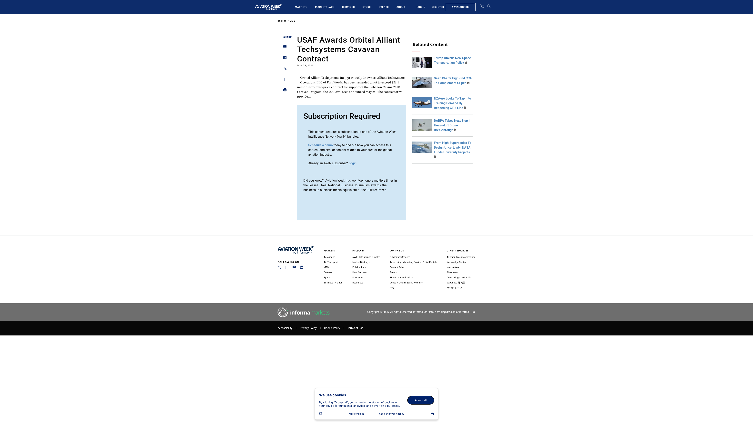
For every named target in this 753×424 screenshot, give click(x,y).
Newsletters (453, 267)
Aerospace (329, 257)
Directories (358, 277)
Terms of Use (355, 328)
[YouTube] (294, 268)
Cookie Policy (332, 328)
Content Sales (397, 267)
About (401, 7)
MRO (326, 267)
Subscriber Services (400, 257)
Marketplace (324, 7)
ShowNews (452, 272)
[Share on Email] (283, 47)
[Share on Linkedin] (283, 58)
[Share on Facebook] (283, 80)
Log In (421, 7)
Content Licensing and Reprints (406, 282)
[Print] (283, 90)
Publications (359, 267)
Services (348, 7)
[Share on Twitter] (283, 69)
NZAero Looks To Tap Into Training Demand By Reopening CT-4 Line (452, 103)
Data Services (359, 272)
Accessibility (284, 328)
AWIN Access (460, 7)
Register (438, 7)
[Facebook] (286, 268)
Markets (301, 7)
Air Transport (331, 262)
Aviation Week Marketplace (461, 257)
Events (384, 7)
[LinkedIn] (301, 268)
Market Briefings (360, 262)
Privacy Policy (308, 328)
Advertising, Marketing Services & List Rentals (413, 262)
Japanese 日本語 (456, 282)
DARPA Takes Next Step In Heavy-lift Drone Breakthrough (452, 125)
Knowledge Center (456, 262)
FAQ (392, 287)
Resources (357, 282)
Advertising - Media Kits (459, 277)
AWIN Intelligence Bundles (366, 257)
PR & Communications (402, 277)
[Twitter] (279, 268)
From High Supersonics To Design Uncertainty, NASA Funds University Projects (452, 147)
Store (367, 7)
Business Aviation (333, 282)
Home (291, 20)
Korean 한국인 (454, 287)
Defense (328, 272)
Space (327, 277)
